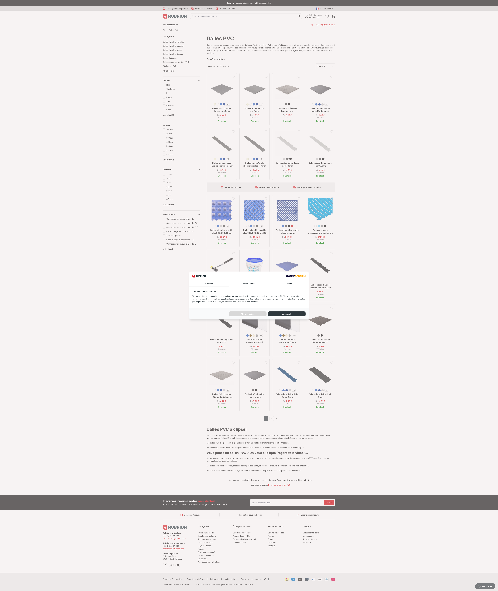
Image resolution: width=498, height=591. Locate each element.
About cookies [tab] (249, 284)
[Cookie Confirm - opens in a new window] (296, 276)
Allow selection (248, 314)
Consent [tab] (209, 284)
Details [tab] (289, 284)
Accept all (286, 314)
